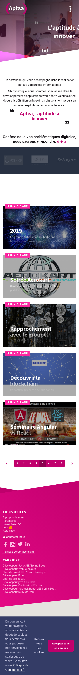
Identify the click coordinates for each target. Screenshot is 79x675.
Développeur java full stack (19, 582)
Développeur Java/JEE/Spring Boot (24, 565)
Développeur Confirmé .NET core (22, 585)
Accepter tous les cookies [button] (61, 645)
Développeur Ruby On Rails (19, 592)
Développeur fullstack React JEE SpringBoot (29, 588)
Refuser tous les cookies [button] (39, 646)
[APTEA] (16, 8)
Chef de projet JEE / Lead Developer (24, 572)
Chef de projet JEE (14, 578)
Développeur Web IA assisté (19, 569)
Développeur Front (14, 575)
